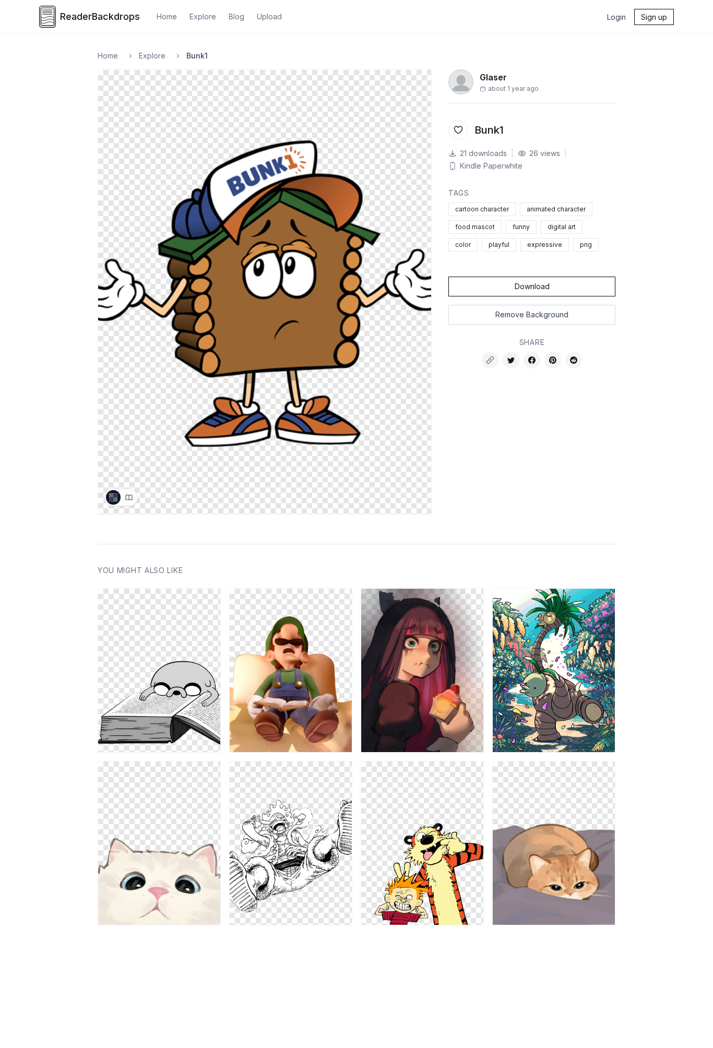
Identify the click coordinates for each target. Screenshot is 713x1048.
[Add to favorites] (458, 130)
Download (532, 286)
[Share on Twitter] (511, 360)
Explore (202, 16)
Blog (236, 16)
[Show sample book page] (129, 497)
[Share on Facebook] (532, 360)
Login (616, 17)
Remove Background (531, 314)
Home (167, 16)
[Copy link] (490, 360)
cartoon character (482, 209)
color (463, 244)
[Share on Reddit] (573, 360)
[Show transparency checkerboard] (113, 497)
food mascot (475, 227)
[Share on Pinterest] (552, 360)
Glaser (493, 77)
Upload (269, 16)
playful (499, 244)
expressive (544, 244)
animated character (556, 209)
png (586, 244)
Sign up (654, 17)
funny (521, 227)
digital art (562, 227)
